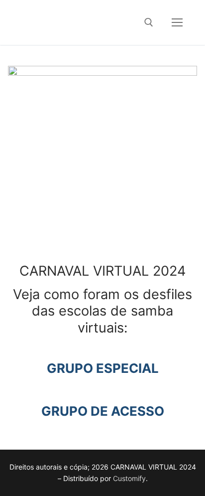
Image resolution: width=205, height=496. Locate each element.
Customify (129, 478)
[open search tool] (148, 22)
